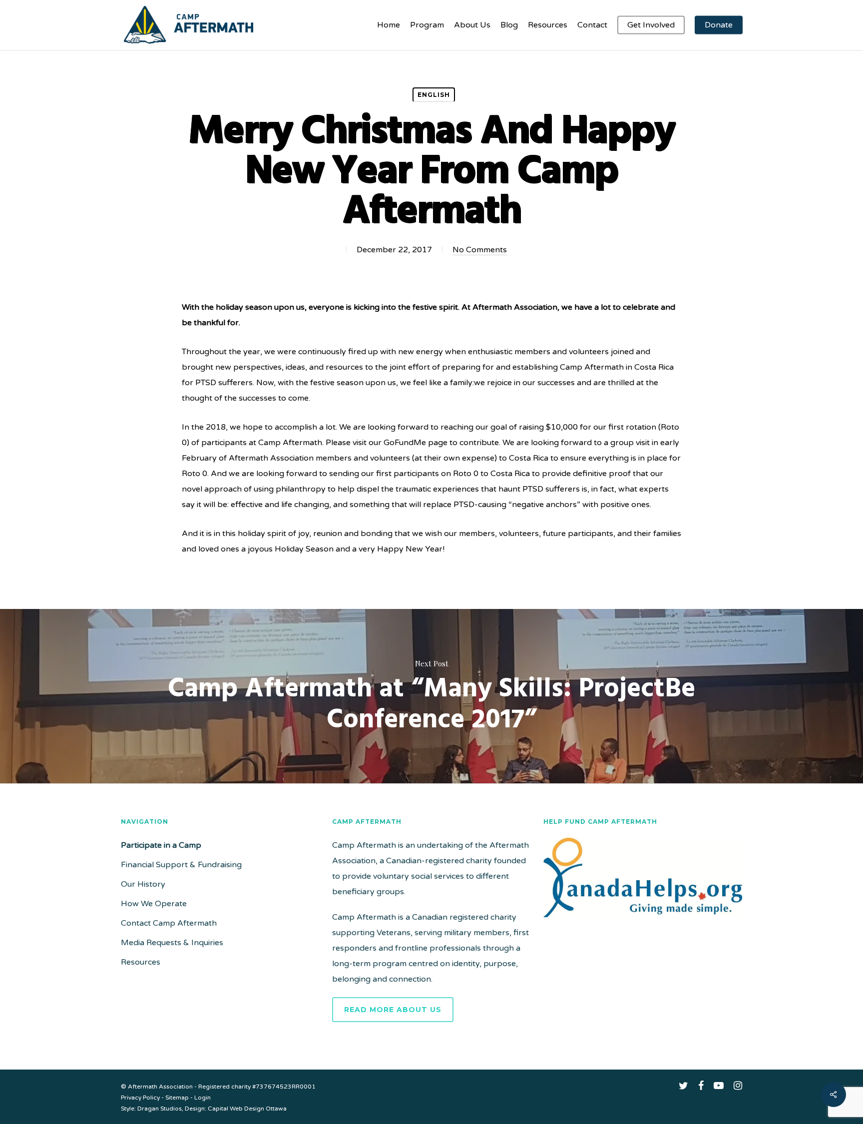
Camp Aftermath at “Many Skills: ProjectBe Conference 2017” (431, 696)
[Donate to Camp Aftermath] (642, 922)
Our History (143, 884)
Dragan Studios (159, 1108)
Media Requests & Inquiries (172, 943)
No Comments (479, 250)
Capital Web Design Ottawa (247, 1108)
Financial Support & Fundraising (181, 865)
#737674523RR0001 (284, 1086)
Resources (140, 962)
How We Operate (154, 904)
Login (202, 1097)
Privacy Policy (140, 1097)
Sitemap (177, 1097)
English (434, 94)
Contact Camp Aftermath (169, 923)
